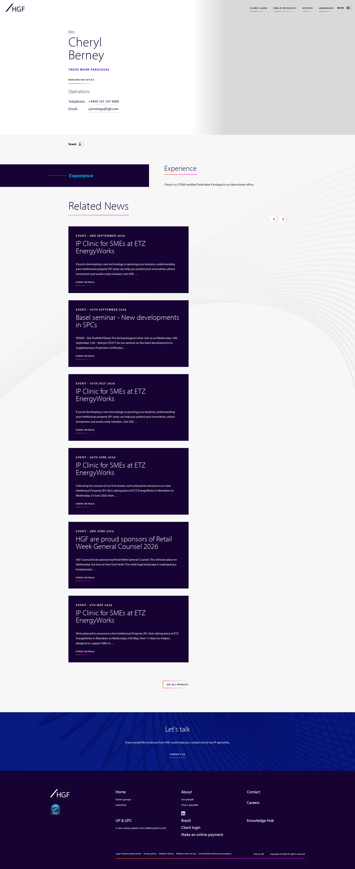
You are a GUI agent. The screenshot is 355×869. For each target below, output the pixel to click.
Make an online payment (202, 834)
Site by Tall (258, 854)
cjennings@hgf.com (103, 108)
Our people (187, 799)
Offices (307, 8)
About (186, 791)
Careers (253, 802)
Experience (81, 175)
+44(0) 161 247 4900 (103, 101)
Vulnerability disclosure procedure (215, 853)
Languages (326, 8)
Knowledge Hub (260, 820)
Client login (258, 8)
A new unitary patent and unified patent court (141, 828)
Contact (253, 791)
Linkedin (183, 813)
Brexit (186, 820)
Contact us (177, 754)
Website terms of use (186, 853)
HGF (15, 8)
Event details (85, 282)
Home (121, 791)
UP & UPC (124, 820)
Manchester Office (81, 79)
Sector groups (123, 799)
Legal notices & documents (128, 853)
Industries (121, 805)
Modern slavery (166, 853)
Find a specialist (284, 8)
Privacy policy (150, 853)
